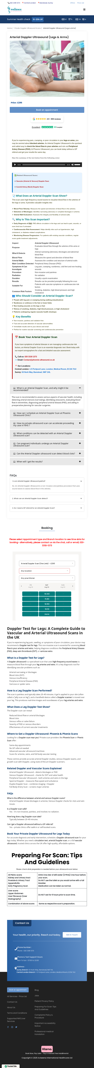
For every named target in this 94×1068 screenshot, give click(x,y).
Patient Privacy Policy (44, 1001)
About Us (11, 1007)
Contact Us (22, 923)
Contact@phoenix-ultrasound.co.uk (39, 360)
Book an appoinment (47, 109)
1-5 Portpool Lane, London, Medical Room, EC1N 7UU (53, 369)
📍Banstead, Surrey (45, 3)
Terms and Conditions (17, 1013)
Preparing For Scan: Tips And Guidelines (45, 1008)
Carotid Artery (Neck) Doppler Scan (30, 187)
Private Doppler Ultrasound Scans (27, 28)
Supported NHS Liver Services (16, 1020)
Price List (80, 3)
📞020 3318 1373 (14, 3)
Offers (72, 3)
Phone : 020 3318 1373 (25, 951)
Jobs (37, 995)
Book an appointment (17, 990)
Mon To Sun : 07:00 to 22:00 (28, 960)
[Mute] (72, 165)
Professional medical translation (44, 1033)
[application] (47, 164)
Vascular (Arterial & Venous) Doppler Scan (32, 181)
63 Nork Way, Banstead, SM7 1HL (36, 372)
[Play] (15, 165)
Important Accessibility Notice (45, 1024)
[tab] (47, 389)
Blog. (37, 990)
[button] (47, 119)
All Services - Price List (17, 996)
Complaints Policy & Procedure (44, 1016)
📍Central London (29, 3)
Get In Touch (72, 934)
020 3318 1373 (31, 357)
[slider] (77, 164)
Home (9, 28)
